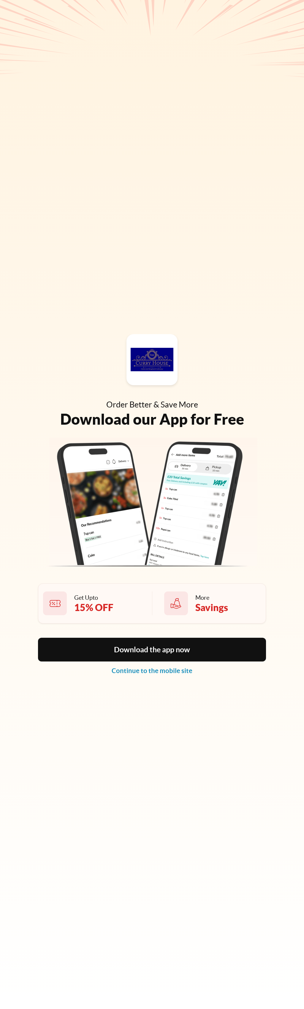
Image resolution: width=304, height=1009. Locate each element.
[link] (152, 670)
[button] (152, 649)
